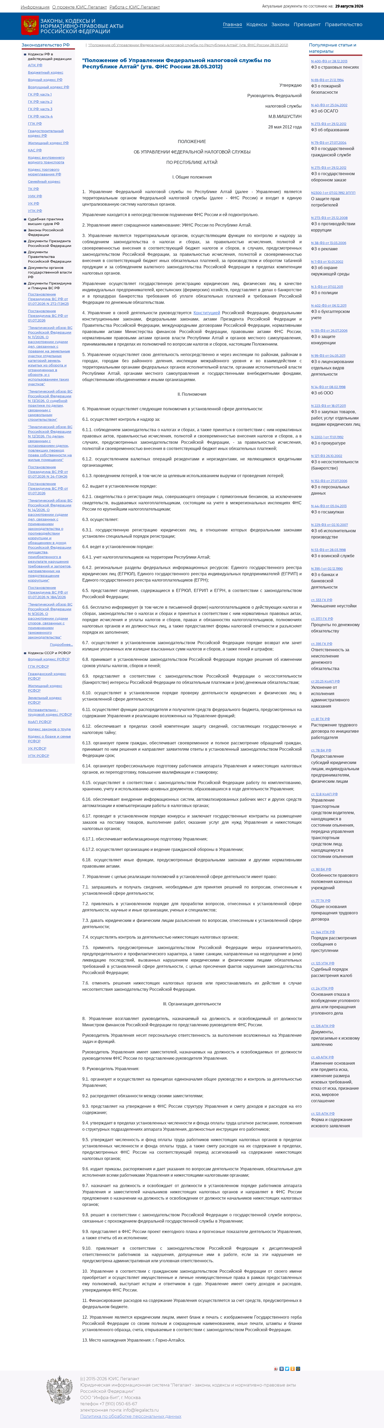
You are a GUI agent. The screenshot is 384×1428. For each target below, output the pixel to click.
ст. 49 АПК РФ (322, 1057)
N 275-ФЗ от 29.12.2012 (328, 168)
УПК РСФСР (38, 756)
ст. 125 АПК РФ (323, 1114)
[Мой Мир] (298, 1367)
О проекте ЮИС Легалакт (79, 7)
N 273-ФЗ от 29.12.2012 (328, 124)
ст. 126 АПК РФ (323, 1026)
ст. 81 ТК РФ (320, 719)
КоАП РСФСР (39, 722)
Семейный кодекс (44, 181)
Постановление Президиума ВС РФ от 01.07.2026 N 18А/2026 (48, 592)
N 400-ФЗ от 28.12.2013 (329, 61)
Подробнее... (61, 644)
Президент (307, 24)
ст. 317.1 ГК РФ (322, 619)
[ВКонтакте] (281, 1367)
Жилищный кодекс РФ (48, 143)
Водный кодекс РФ (45, 80)
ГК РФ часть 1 (40, 94)
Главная (232, 24)
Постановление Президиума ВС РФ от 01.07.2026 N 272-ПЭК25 (48, 299)
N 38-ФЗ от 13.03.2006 (328, 243)
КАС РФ (35, 150)
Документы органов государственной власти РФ (50, 272)
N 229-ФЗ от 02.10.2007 (329, 525)
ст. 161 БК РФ (321, 869)
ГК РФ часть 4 (40, 116)
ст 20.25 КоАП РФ (325, 681)
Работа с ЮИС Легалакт (134, 7)
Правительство (343, 24)
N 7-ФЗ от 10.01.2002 (327, 262)
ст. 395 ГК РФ (321, 644)
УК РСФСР (37, 748)
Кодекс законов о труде (49, 729)
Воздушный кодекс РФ (48, 87)
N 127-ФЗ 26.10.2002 (326, 456)
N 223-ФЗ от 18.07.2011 (328, 406)
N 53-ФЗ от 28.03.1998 (328, 550)
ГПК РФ (35, 123)
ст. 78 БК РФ (321, 750)
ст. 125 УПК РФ (322, 963)
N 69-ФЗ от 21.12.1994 (327, 80)
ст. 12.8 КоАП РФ (324, 794)
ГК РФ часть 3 (40, 109)
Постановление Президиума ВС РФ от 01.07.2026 (48, 315)
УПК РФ (35, 211)
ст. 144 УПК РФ (323, 932)
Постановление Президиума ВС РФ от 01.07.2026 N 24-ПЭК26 (48, 471)
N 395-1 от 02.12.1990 (327, 569)
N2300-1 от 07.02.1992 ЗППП (333, 193)
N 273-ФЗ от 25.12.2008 (329, 218)
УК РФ (33, 203)
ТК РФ (33, 189)
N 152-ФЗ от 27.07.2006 (329, 481)
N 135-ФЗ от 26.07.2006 (329, 331)
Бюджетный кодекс (45, 72)
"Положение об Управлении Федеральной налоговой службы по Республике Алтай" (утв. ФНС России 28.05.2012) (188, 45)
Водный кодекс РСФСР (48, 659)
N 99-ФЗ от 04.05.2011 (328, 356)
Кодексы (256, 24)
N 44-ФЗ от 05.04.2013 (329, 506)
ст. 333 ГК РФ (321, 600)
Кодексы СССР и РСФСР (49, 653)
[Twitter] (287, 1367)
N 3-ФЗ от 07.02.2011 (327, 287)
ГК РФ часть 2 (40, 101)
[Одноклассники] (292, 1367)
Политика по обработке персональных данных (130, 1416)
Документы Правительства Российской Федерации (49, 256)
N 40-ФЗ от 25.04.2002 (329, 105)
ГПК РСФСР (38, 666)
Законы (280, 24)
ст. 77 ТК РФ (320, 901)
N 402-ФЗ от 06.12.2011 (328, 305)
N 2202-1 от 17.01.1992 (327, 437)
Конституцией (207, 313)
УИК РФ (35, 196)
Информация (35, 7)
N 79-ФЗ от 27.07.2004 (328, 143)
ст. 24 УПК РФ (322, 988)
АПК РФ (35, 65)
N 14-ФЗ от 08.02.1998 (328, 387)
